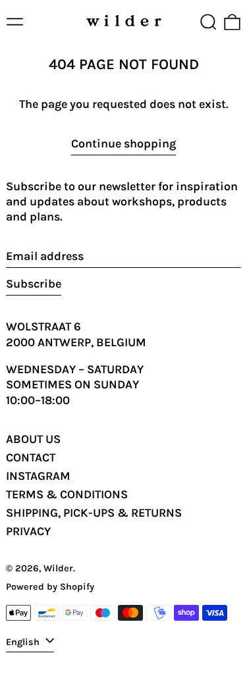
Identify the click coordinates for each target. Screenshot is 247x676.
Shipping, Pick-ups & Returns (94, 513)
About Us (33, 439)
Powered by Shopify (50, 586)
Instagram (38, 476)
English (24, 641)
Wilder (58, 568)
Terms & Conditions (67, 494)
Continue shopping (123, 143)
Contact (30, 457)
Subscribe (33, 283)
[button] (208, 22)
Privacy (28, 531)
